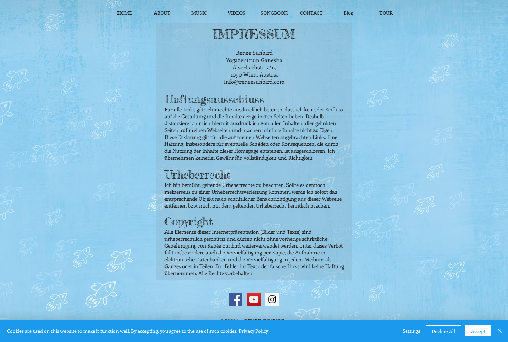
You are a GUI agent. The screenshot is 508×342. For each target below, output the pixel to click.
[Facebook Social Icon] (235, 299)
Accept (478, 331)
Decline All (443, 331)
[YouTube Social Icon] (254, 299)
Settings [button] (411, 331)
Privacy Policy (253, 331)
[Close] (500, 330)
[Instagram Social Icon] (272, 299)
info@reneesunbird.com (254, 81)
